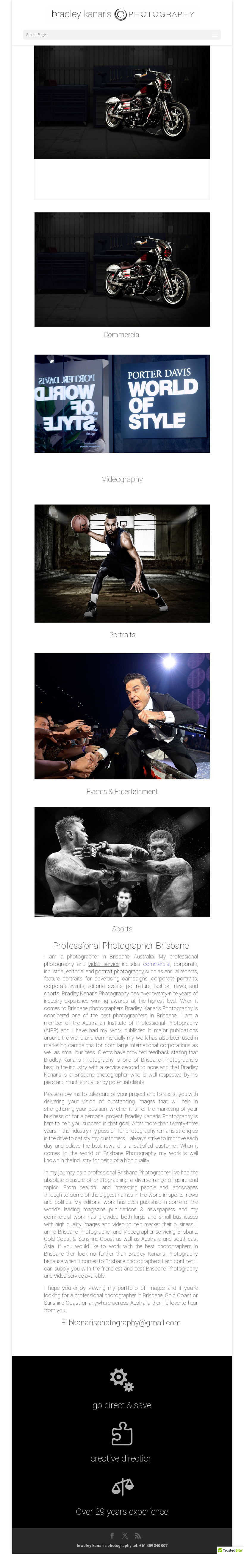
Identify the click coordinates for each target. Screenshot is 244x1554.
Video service (69, 1276)
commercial (156, 964)
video (96, 964)
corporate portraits (174, 978)
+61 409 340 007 (153, 1545)
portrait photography (119, 971)
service (111, 964)
